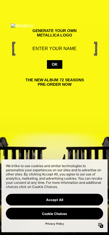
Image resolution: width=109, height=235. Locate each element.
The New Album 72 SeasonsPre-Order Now (54, 82)
